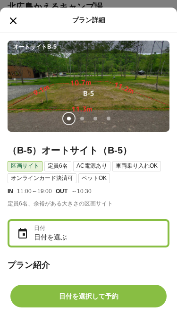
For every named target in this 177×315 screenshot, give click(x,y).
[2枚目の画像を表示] (82, 118)
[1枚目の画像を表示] (69, 118)
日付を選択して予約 (88, 296)
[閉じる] (13, 20)
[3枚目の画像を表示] (95, 118)
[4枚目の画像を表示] (108, 118)
